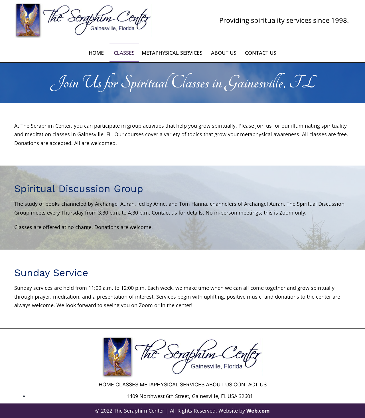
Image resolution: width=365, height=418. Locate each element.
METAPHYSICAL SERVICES (172, 52)
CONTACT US (260, 52)
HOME (96, 52)
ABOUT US (223, 52)
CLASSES (124, 52)
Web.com (258, 410)
